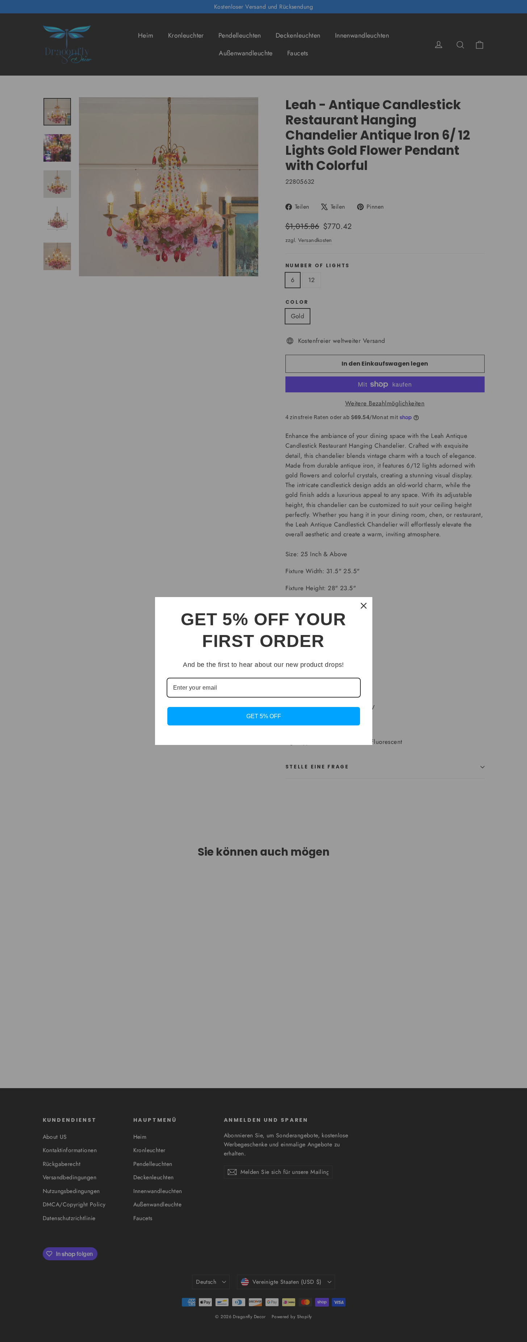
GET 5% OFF (263, 716)
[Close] (363, 605)
